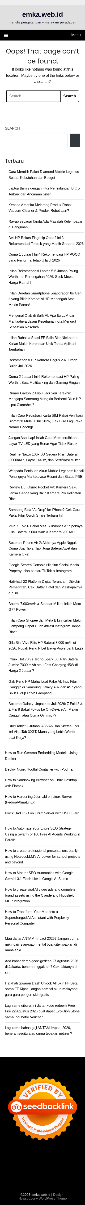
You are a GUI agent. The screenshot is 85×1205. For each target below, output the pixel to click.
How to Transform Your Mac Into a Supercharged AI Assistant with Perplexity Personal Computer (37, 917)
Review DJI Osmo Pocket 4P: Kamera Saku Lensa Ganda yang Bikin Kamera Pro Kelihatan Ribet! (44, 493)
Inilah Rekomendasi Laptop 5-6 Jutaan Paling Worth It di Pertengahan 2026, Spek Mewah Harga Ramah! (43, 276)
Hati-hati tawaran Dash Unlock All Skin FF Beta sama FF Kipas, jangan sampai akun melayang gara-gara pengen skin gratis (41, 989)
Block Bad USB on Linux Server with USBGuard (42, 813)
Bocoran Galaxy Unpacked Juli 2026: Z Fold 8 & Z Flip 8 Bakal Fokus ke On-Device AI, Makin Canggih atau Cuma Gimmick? (45, 709)
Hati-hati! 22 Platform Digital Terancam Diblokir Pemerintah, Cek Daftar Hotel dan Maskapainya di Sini (45, 587)
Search (12, 128)
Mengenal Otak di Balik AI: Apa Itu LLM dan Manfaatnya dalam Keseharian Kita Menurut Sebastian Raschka (42, 321)
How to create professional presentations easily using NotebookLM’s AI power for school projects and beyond (42, 856)
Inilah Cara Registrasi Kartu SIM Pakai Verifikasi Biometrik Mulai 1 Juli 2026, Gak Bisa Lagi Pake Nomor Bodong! (45, 421)
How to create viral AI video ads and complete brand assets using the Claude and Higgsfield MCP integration (40, 895)
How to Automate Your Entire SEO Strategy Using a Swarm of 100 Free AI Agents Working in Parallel (42, 834)
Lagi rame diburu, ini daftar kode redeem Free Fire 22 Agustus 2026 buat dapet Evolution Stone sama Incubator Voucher (42, 1011)
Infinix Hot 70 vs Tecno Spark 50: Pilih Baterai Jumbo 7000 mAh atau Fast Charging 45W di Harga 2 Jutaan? (43, 665)
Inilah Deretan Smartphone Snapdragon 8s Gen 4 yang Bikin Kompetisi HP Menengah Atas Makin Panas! (44, 299)
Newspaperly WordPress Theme (42, 1198)
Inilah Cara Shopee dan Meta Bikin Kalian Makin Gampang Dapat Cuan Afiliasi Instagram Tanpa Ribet (45, 626)
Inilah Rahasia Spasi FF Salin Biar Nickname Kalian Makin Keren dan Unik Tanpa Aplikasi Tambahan (42, 343)
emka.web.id (42, 14)
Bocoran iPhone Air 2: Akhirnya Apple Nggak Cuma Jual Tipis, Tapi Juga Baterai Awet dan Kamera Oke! (42, 548)
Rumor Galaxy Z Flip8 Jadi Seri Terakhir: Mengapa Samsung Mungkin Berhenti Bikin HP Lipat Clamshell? (44, 399)
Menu (76, 35)
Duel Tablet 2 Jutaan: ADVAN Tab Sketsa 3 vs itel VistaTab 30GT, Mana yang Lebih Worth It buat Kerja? (43, 732)
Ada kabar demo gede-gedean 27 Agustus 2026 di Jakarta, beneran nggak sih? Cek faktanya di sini (41, 967)
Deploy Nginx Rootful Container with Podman (39, 769)
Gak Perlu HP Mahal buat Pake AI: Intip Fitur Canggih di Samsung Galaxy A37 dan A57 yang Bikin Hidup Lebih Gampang (44, 687)
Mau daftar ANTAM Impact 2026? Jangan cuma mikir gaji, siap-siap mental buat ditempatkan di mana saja (41, 944)
